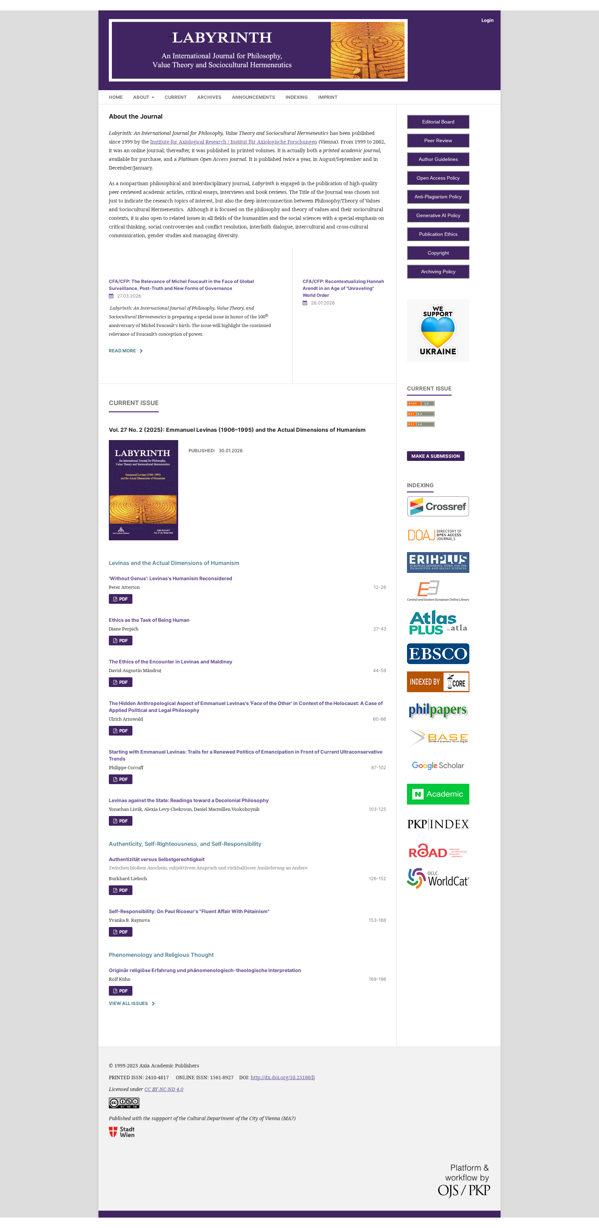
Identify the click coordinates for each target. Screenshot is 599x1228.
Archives (209, 97)
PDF (123, 599)
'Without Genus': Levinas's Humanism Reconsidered (170, 578)
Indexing (297, 97)
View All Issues (128, 1003)
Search (479, 96)
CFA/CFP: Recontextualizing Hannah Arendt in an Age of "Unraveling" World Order (343, 288)
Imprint (328, 97)
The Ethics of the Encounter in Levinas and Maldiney (170, 661)
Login (487, 20)
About (141, 97)
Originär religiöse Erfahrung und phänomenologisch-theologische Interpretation (205, 970)
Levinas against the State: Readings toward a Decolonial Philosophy (189, 800)
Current (176, 97)
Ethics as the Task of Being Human (149, 620)
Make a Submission (435, 456)
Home (116, 97)
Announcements (253, 97)
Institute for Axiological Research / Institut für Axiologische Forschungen (233, 141)
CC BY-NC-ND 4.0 (164, 1089)
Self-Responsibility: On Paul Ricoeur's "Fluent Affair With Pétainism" (189, 911)
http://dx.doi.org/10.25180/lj (283, 1077)
